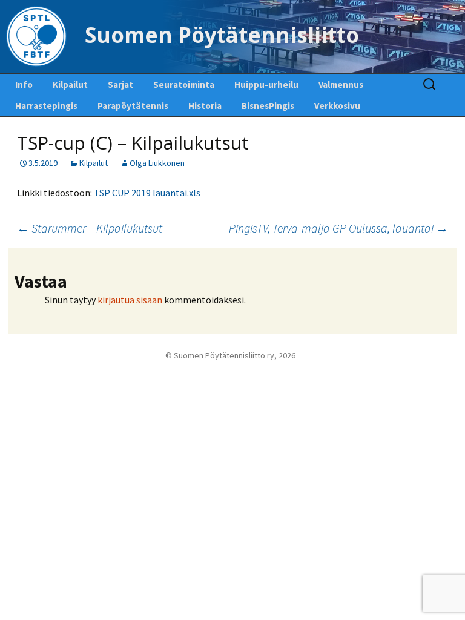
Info (24, 84)
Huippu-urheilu (266, 84)
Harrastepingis (46, 105)
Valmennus (340, 84)
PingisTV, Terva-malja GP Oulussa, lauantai (338, 228)
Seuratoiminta (183, 84)
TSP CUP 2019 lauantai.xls (147, 192)
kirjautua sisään (129, 300)
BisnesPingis (268, 105)
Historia (205, 105)
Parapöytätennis (132, 105)
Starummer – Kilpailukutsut (89, 228)
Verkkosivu (337, 105)
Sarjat (120, 84)
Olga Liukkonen (157, 162)
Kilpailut (70, 84)
